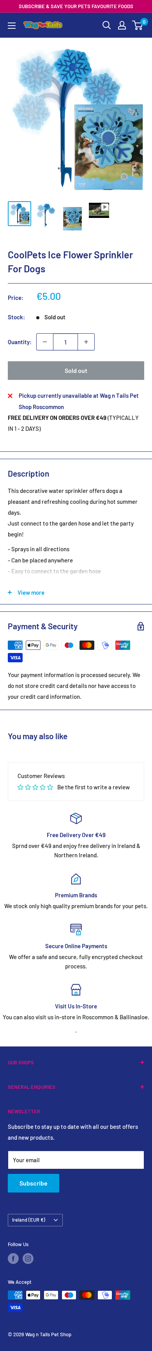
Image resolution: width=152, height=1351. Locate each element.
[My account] (122, 25)
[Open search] (107, 25)
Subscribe (33, 1183)
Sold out (76, 370)
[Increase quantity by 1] (86, 342)
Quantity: (20, 341)
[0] (138, 25)
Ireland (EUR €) (28, 1220)
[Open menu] (12, 26)
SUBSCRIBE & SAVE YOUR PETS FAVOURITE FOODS (76, 6)
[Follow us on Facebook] (13, 1258)
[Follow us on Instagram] (28, 1258)
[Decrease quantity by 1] (45, 342)
